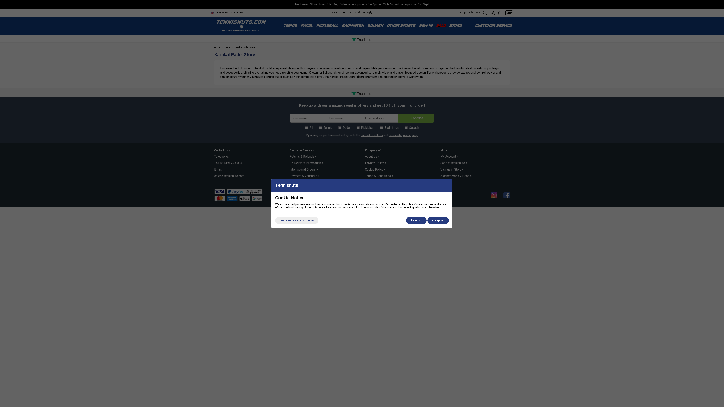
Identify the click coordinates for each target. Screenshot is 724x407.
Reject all (416, 220)
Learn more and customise (297, 220)
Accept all (438, 220)
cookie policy (405, 204)
